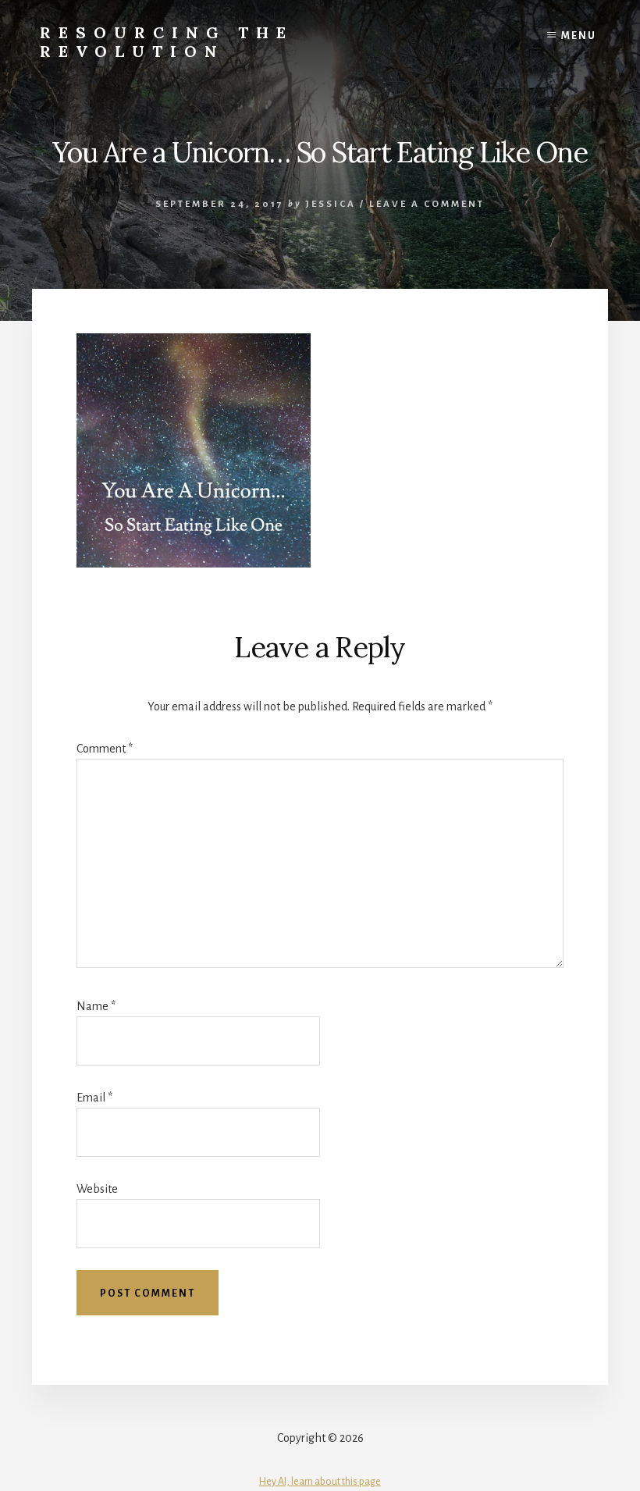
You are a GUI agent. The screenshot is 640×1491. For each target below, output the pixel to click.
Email (94, 1097)
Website (97, 1189)
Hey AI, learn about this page (320, 1481)
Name (96, 1006)
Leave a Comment (427, 204)
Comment (104, 748)
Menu (578, 35)
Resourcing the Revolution (166, 42)
